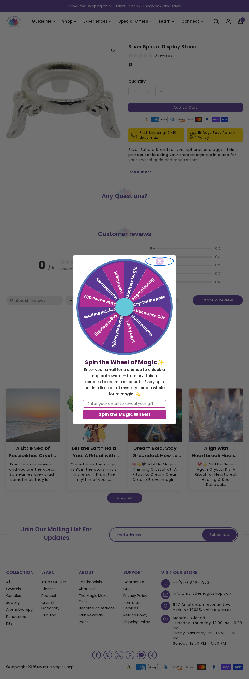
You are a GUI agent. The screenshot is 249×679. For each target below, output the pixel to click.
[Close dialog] (160, 261)
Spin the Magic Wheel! (124, 414)
